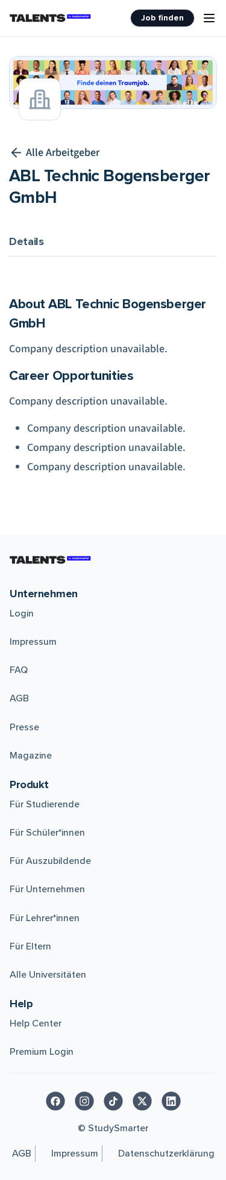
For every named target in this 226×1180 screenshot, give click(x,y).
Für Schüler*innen (47, 833)
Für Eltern (30, 946)
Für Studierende (45, 804)
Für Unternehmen (47, 889)
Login (22, 613)
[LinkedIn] (171, 1101)
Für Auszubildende (50, 861)
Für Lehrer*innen (45, 918)
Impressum (33, 642)
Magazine (31, 756)
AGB (19, 698)
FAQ (19, 670)
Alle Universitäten (48, 975)
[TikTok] (113, 1101)
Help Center (35, 1023)
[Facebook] (55, 1101)
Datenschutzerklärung (166, 1153)
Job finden (162, 18)
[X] (142, 1101)
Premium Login (42, 1052)
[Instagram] (84, 1101)
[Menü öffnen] (209, 18)
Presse (24, 727)
